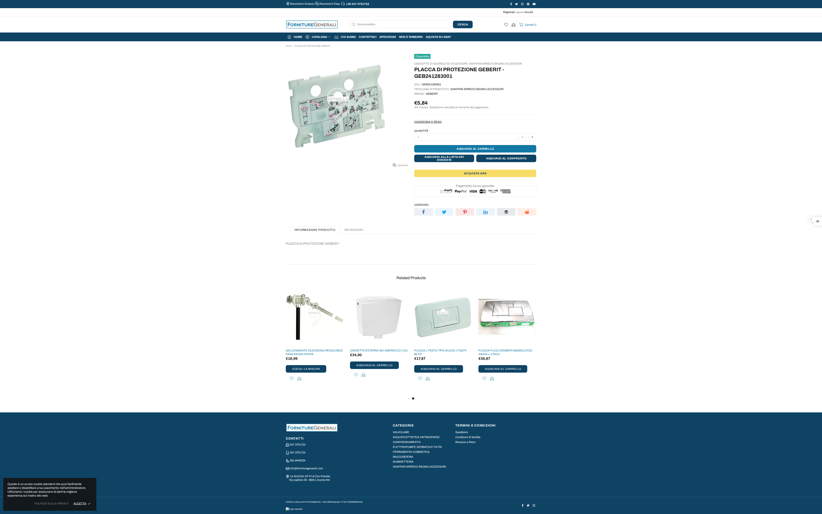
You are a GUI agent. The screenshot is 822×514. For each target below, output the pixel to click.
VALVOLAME (401, 432)
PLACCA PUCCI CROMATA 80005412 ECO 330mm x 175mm (505, 352)
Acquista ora (475, 173)
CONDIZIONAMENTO (407, 442)
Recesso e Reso (465, 442)
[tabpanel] (443, 340)
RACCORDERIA (403, 456)
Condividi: (421, 204)
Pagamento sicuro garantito (475, 186)
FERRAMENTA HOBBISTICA (411, 451)
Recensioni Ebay (329, 3)
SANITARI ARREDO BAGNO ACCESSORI (495, 63)
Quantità (421, 130)
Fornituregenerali (312, 24)
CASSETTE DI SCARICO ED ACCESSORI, (441, 63)
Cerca (462, 24)
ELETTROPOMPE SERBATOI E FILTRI (417, 447)
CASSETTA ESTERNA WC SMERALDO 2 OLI (379, 350)
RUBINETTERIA (403, 461)
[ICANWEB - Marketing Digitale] (294, 509)
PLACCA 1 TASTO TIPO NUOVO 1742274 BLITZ (440, 352)
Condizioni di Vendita (467, 437)
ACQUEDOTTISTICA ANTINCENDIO (416, 437)
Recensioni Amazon (302, 3)
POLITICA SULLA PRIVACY (51, 503)
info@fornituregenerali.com (306, 468)
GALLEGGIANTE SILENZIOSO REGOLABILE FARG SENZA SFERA (314, 352)
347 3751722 (297, 444)
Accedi (528, 12)
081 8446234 (297, 460)
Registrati (509, 12)
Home (289, 46)
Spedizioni (461, 432)
